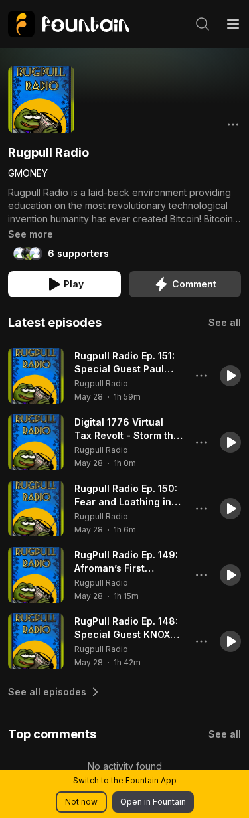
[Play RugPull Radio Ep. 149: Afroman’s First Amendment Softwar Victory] (36, 575)
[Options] (233, 125)
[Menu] (233, 24)
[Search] (202, 24)
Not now (81, 802)
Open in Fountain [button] (153, 802)
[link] (68, 24)
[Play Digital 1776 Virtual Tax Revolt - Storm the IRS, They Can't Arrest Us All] (36, 442)
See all (224, 322)
